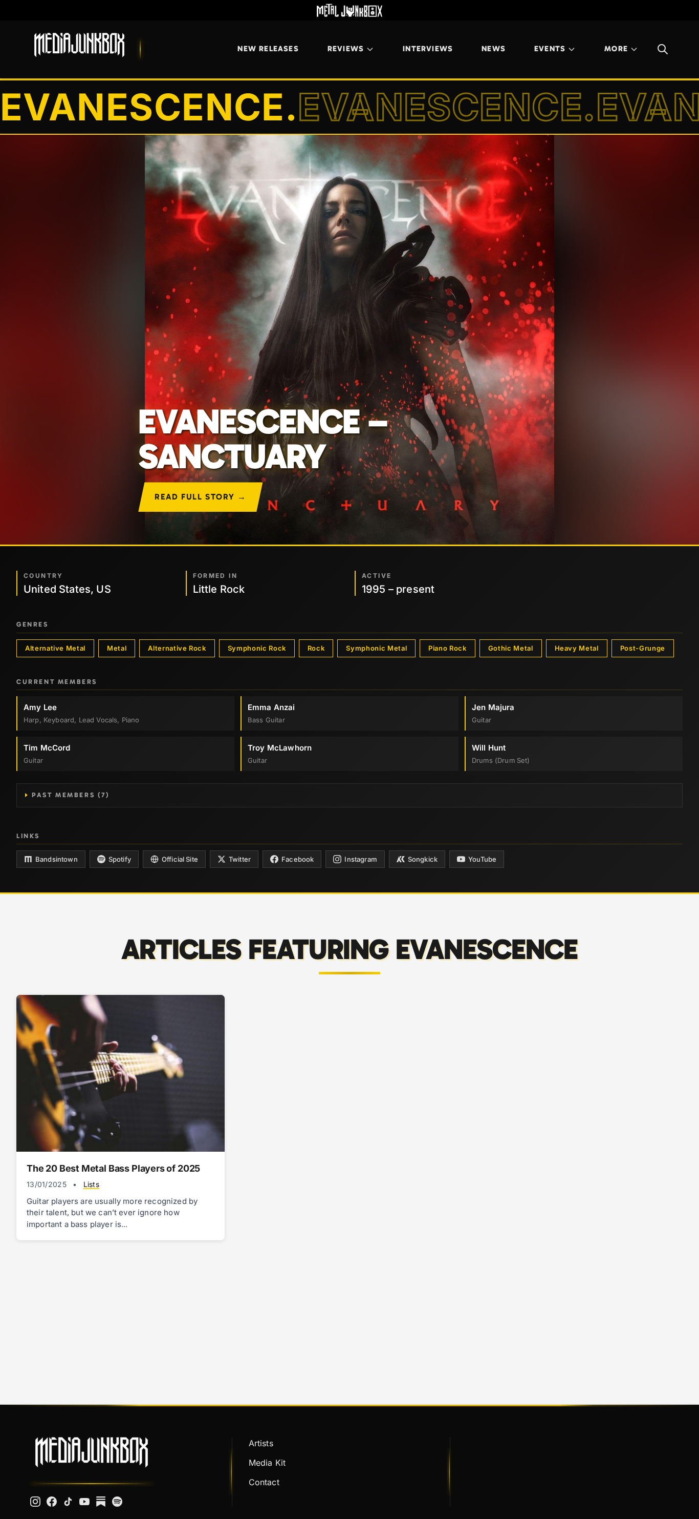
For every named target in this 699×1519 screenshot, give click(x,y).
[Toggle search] (663, 49)
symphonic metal (376, 648)
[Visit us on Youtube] (84, 1501)
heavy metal (577, 648)
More (616, 48)
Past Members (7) (71, 795)
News (494, 48)
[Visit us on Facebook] (52, 1501)
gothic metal (510, 648)
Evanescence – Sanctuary (262, 439)
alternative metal (55, 648)
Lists (91, 1184)
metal (116, 648)
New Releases (267, 48)
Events (549, 48)
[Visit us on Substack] (101, 1501)
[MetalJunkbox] (349, 10)
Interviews (428, 48)
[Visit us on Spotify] (117, 1501)
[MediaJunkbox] (79, 45)
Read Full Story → (200, 497)
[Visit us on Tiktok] (68, 1501)
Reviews (345, 48)
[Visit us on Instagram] (35, 1501)
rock (316, 648)
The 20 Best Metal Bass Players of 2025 (113, 1168)
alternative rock (177, 648)
